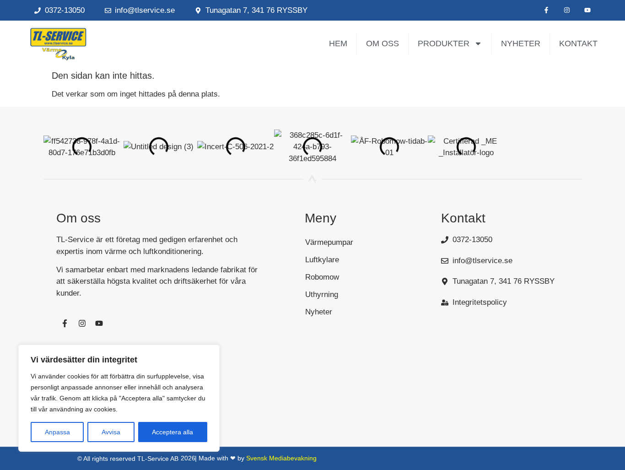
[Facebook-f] (546, 10)
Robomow (322, 277)
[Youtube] (587, 10)
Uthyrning (321, 294)
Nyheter (520, 43)
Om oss (382, 43)
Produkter (443, 43)
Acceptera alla (172, 432)
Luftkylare (322, 259)
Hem (338, 43)
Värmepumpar (329, 242)
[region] (119, 398)
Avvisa (111, 432)
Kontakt (578, 43)
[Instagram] (566, 10)
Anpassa (57, 432)
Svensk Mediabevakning (281, 458)
